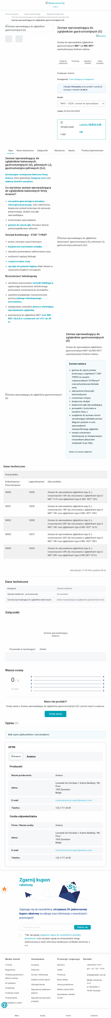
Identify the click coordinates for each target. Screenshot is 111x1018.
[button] (4, 1005)
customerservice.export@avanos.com (74, 800)
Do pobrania (10, 983)
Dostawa (35, 965)
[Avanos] (16, 756)
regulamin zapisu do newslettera (55, 935)
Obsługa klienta (38, 984)
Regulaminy (10, 970)
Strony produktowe (65, 984)
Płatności (35, 970)
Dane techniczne (25, 150)
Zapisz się (82, 927)
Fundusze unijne (12, 993)
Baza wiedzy (62, 980)
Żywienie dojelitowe (55, 14)
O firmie (8, 965)
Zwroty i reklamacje (39, 975)
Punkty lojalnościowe (92, 150)
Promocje (61, 975)
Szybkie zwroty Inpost (40, 980)
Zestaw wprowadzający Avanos (55, 634)
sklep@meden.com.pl (96, 975)
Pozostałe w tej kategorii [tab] (22, 649)
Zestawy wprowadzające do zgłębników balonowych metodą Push (40, 17)
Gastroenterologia (32, 14)
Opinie (71, 150)
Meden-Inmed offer (65, 989)
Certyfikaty (9, 988)
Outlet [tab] (43, 649)
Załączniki (42, 150)
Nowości (61, 965)
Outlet (59, 970)
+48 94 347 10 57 (94, 965)
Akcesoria (59, 150)
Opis (10, 150)
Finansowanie (11, 998)
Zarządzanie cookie (13, 1003)
